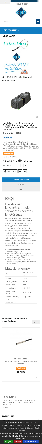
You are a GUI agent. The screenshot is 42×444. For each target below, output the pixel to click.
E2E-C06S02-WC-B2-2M (21, 359)
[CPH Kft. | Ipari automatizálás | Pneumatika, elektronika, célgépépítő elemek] (21, 1)
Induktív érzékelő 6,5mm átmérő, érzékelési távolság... (21, 362)
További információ (31, 441)
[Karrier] (16, 56)
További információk (21, 179)
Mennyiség (7, 165)
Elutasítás (18, 441)
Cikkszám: (6, 133)
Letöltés (21, 189)
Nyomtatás (25, 171)
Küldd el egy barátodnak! (20, 171)
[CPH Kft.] (21, 12)
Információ (8, 36)
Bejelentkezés (22, 4)
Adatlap (21, 184)
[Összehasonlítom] (36, 377)
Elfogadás (8, 441)
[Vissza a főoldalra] (3, 77)
